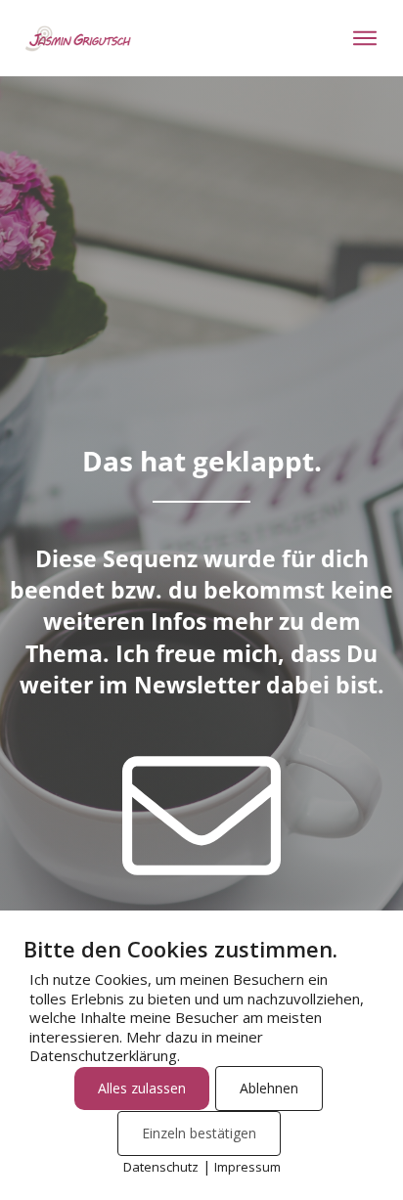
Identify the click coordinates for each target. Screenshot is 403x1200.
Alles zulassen (142, 1088)
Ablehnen (269, 1088)
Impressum (247, 1167)
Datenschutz (161, 1167)
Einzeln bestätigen (199, 1133)
